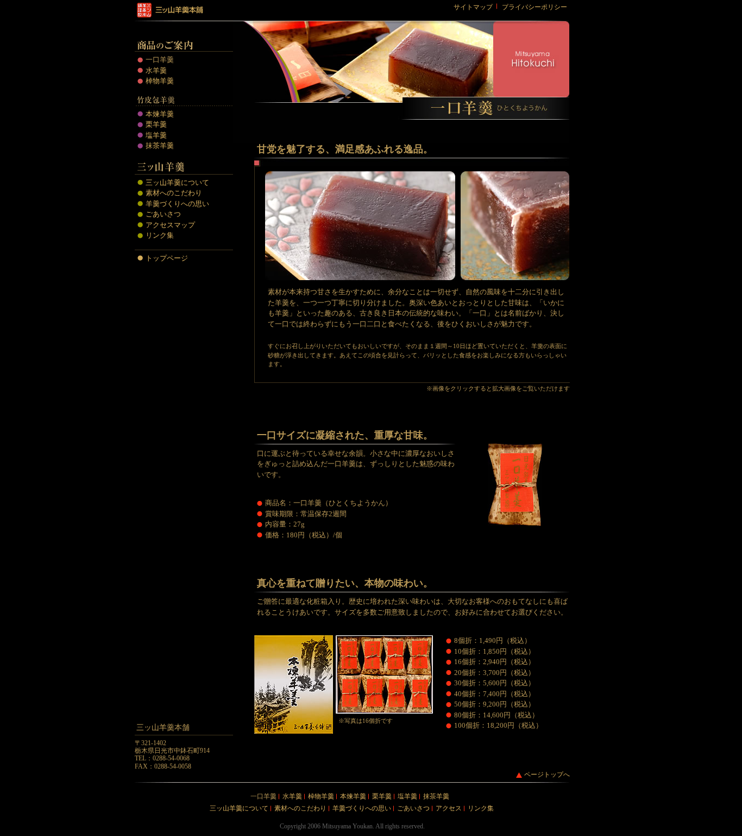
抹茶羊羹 (160, 145)
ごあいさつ (163, 214)
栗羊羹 (156, 124)
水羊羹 (156, 70)
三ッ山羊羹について (177, 182)
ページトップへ (547, 774)
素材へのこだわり (174, 193)
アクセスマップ (170, 225)
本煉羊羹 (160, 114)
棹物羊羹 (160, 81)
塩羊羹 (156, 135)
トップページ (167, 258)
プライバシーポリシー (534, 7)
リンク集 (160, 235)
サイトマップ (473, 7)
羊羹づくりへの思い (177, 204)
